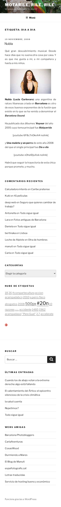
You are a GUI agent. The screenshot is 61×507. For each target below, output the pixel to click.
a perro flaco (37, 297)
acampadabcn (13, 297)
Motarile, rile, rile (29, 4)
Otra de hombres (37, 239)
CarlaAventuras (14, 441)
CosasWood (12, 448)
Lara (7, 219)
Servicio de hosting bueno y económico (27, 481)
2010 (26, 297)
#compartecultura (23, 292)
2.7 (38, 313)
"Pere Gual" (29, 313)
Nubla (9, 43)
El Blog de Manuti (15, 461)
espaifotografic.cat (16, 468)
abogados (11, 304)
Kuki (7, 195)
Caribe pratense (40, 189)
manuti (9, 246)
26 (10, 292)
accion (39, 292)
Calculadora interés (16, 189)
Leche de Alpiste (14, 239)
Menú (32, 17)
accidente (25, 309)
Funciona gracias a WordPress (20, 499)
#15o (17, 310)
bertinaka (10, 233)
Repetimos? (12, 408)
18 (6, 292)
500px (30, 304)
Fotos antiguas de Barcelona (30, 219)
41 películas (20, 195)
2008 (21, 304)
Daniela (9, 226)
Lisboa (23, 233)
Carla (8, 252)
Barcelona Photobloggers (19, 435)
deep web (10, 202)
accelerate (47, 313)
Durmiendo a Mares (16, 455)
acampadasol (13, 313)
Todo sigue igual (29, 213)
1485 (35, 309)
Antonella (10, 213)
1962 (42, 309)
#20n (43, 303)
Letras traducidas (15, 475)
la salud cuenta (13, 401)
